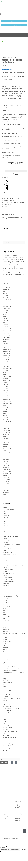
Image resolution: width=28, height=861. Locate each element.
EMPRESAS (6, 612)
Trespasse (5, 742)
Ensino (4, 614)
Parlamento (6, 688)
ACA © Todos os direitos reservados (10, 838)
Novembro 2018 (7, 448)
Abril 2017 (5, 488)
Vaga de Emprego (7, 748)
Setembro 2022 (7, 370)
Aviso (4, 550)
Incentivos (5, 647)
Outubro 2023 (6, 355)
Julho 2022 (6, 372)
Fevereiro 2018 (7, 467)
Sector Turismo (7, 725)
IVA (4, 655)
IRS (3, 653)
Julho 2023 (6, 360)
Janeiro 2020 (6, 424)
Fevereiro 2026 (7, 300)
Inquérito (5, 649)
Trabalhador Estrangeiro (9, 737)
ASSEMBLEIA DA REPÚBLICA (11, 536)
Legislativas (6, 662)
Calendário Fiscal (7, 552)
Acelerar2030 (6, 515)
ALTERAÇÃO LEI (7, 525)
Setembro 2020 (7, 407)
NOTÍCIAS (5, 680)
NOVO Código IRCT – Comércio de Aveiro (14, 274)
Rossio (4, 719)
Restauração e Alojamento (10, 715)
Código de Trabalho (8, 573)
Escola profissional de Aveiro (10, 621)
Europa (5, 623)
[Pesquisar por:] (14, 242)
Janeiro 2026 (6, 302)
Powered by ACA (5, 840)
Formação (11, 200)
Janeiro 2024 (6, 351)
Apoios (4, 528)
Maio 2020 (6, 415)
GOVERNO (5, 637)
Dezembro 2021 (7, 376)
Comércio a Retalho (8, 577)
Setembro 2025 (7, 310)
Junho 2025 (6, 316)
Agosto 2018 (6, 455)
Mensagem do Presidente (10, 670)
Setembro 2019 (7, 430)
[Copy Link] (7, 192)
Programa (5, 696)
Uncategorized (7, 746)
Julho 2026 (6, 289)
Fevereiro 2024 (7, 349)
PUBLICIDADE (6, 704)
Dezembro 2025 (7, 304)
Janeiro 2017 (6, 494)
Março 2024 (6, 347)
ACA (5, 198)
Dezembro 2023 (7, 353)
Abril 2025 (5, 320)
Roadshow (5, 717)
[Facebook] (7, 181)
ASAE (4, 534)
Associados (5, 200)
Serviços (17, 807)
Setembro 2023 (7, 358)
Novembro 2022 (7, 368)
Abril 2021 (5, 393)
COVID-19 (5, 598)
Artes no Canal (7, 530)
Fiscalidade (6, 629)
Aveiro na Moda (7, 548)
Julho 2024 (6, 339)
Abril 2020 (5, 417)
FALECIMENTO (7, 625)
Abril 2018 (5, 463)
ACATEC (9, 198)
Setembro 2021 (7, 382)
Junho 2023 (6, 362)
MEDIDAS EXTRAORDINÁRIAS (11, 668)
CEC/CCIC (5, 567)
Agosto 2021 (6, 384)
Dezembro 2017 (7, 471)
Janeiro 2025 (6, 326)
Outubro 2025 (6, 308)
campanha (5, 556)
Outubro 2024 (6, 333)
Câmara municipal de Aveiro (10, 554)
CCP (4, 563)
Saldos (4, 721)
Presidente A (6, 694)
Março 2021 (6, 395)
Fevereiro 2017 (7, 492)
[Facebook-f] (24, 830)
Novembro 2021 (7, 378)
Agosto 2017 (6, 479)
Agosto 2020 (6, 409)
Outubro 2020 (6, 405)
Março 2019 (6, 442)
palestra (5, 686)
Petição (5, 692)
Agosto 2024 (6, 337)
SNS (4, 733)
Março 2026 (6, 298)
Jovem (4, 657)
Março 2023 (6, 366)
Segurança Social (7, 727)
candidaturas (6, 559)
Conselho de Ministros (9, 592)
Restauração (6, 713)
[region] (14, 784)
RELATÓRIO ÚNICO (8, 711)
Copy (24, 849)
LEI (3, 664)
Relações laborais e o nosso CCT (12, 708)
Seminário (5, 729)
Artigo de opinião (7, 532)
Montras (5, 676)
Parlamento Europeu (8, 690)
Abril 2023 (5, 364)
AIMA (4, 523)
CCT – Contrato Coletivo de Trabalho (13, 565)
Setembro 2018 (7, 453)
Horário (5, 639)
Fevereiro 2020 (7, 422)
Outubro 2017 (6, 475)
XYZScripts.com (21, 844)
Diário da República (8, 606)
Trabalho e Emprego (8, 739)
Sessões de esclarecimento (10, 731)
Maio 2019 (5, 438)
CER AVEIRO (6, 571)
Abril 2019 (5, 440)
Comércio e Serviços (8, 581)
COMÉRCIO (6, 575)
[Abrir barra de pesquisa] (26, 35)
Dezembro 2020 (7, 401)
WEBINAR (5, 750)
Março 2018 (6, 465)
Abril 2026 (5, 295)
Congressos (6, 590)
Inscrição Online (6, 816)
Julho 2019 (6, 434)
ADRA (4, 521)
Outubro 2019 (6, 428)
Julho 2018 (6, 457)
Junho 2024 (6, 341)
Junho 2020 (6, 413)
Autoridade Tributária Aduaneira (11, 544)
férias (4, 627)
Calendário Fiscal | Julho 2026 (11, 265)
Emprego (5, 610)
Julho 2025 (6, 314)
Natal (4, 678)
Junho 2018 (6, 459)
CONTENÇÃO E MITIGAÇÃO (10, 596)
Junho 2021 (6, 388)
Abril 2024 (5, 345)
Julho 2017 (6, 482)
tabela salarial (6, 735)
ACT (4, 519)
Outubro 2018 (6, 451)
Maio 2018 (5, 461)
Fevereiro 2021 (7, 397)
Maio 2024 (6, 343)
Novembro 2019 (7, 426)
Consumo (5, 594)
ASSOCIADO (15, 198)
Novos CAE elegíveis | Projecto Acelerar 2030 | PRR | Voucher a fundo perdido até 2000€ (13, 268)
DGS (4, 604)
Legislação (6, 659)
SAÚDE (5, 723)
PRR (4, 702)
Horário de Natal (7, 641)
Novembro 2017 (7, 473)
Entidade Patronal (8, 616)
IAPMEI (5, 643)
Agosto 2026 (6, 287)
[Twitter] (7, 184)
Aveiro (4, 546)
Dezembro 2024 (7, 329)
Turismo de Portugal (8, 744)
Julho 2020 (6, 411)
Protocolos (5, 818)
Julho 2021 (6, 386)
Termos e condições (20, 816)
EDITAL (5, 608)
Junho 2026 (6, 291)
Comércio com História (9, 579)
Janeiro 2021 (6, 399)
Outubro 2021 (6, 380)
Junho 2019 (6, 436)
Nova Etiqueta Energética (10, 682)
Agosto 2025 (6, 312)
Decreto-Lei (6, 600)
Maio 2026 (6, 293)
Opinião (5, 684)
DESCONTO (6, 602)
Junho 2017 (6, 484)
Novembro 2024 (7, 331)
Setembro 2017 (7, 477)
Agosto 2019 (6, 432)
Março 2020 (6, 420)
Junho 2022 (6, 374)
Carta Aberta (6, 561)
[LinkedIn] (7, 187)
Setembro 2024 (7, 335)
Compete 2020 (7, 583)
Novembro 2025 (7, 306)
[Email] (7, 189)
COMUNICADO (7, 585)
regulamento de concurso (10, 706)
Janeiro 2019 (6, 446)
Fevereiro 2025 (7, 324)
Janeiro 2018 (6, 469)
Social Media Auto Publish (8, 844)
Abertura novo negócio (9, 509)
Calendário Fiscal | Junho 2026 (11, 272)
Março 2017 (6, 490)
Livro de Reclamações (9, 666)
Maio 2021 (5, 391)
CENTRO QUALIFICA (8, 569)
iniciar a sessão (11, 217)
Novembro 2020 (7, 403)
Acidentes (5, 517)
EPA (4, 618)
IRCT (4, 651)
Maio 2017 (5, 486)
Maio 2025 (5, 318)
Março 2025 (6, 322)
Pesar (5, 206)
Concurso (5, 588)
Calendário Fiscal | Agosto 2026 (11, 255)
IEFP (4, 645)
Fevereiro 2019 (7, 444)
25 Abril (5, 507)
